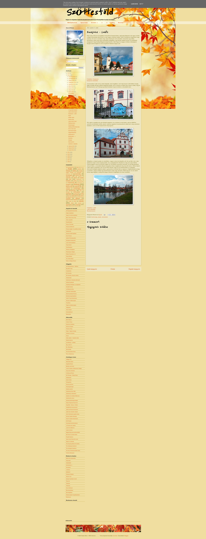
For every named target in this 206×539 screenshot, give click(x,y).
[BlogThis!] (110, 215)
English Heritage (69, 172)
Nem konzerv (71, 142)
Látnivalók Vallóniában (71, 291)
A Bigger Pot (68, 359)
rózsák (73, 195)
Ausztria (79, 169)
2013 (68, 73)
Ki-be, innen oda (72, 128)
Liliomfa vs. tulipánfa (72, 143)
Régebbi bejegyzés (134, 269)
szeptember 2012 (72, 82)
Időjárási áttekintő (72, 95)
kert (70, 179)
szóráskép (68, 198)
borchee (115, 535)
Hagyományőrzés (72, 132)
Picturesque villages (70, 251)
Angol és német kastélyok (71, 215)
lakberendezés (74, 181)
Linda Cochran (69, 430)
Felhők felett (68, 277)
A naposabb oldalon (72, 110)
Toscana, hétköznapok (71, 300)
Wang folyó (68, 314)
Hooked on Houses (70, 333)
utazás (99, 217)
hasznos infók (78, 175)
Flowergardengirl (69, 386)
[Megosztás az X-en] (111, 215)
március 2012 (72, 146)
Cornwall (80, 170)
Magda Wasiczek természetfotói (73, 432)
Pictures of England (70, 249)
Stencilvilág (68, 349)
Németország (72, 190)
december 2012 (72, 76)
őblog (82, 193)
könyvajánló (68, 181)
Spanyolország (70, 197)
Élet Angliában (69, 492)
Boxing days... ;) (71, 136)
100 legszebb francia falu (71, 210)
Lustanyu (68, 469)
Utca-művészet (69, 488)
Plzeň (69, 115)
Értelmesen (68, 497)
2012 (68, 75)
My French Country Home (71, 434)
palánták (69, 194)
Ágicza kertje (84, 22)
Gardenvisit (68, 231)
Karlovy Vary (71, 119)
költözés (80, 180)
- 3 (106, 22)
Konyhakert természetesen (72, 423)
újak (75, 201)
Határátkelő (68, 462)
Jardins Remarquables (71, 238)
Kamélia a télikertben (73, 100)
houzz (67, 335)
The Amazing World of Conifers (73, 443)
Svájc (76, 197)
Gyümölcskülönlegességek (72, 400)
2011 (68, 152)
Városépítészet (69, 312)
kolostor (75, 180)
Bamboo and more (70, 366)
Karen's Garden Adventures (72, 418)
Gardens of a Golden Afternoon (73, 395)
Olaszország (76, 193)
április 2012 (71, 91)
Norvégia (68, 192)
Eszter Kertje (69, 379)
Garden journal (69, 389)
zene (77, 205)
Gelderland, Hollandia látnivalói (73, 280)
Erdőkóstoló (68, 377)
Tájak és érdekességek (71, 305)
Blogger (126, 535)
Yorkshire (73, 205)
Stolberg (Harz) (71, 123)
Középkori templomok (70, 240)
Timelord (68, 483)
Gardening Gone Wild (70, 391)
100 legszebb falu (70, 167)
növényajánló (76, 192)
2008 (68, 158)
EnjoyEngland (69, 222)
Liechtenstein (79, 182)
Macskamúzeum (91, 211)
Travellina (68, 302)
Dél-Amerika (68, 273)
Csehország (94, 217)
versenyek (78, 204)
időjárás (75, 177)
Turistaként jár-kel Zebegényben (72, 104)
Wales (67, 205)
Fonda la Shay (69, 328)
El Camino (80, 171)
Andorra (82, 167)
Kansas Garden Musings (71, 416)
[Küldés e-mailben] (108, 215)
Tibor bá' (68, 481)
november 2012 (72, 78)
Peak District (75, 194)
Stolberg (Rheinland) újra (74, 126)
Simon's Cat (68, 476)
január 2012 (71, 150)
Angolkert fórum (69, 364)
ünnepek (79, 203)
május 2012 (71, 89)
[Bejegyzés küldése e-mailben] (104, 214)
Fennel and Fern (69, 384)
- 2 (101, 22)
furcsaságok (69, 175)
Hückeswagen (71, 125)
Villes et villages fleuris (71, 261)
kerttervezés (78, 179)
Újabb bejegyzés (92, 269)
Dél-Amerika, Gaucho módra (72, 275)
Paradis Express (69, 437)
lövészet (77, 184)
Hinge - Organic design (71, 331)
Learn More (134, 4)
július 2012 (71, 86)
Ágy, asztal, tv (69, 344)
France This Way (69, 224)
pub (81, 194)
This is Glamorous (70, 354)
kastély (82, 177)
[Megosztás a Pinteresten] (114, 215)
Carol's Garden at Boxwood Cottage (74, 368)
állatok (77, 167)
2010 (68, 154)
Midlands (77, 186)
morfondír (68, 189)
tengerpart (75, 199)
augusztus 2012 (72, 84)
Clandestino (68, 271)
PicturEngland (69, 247)
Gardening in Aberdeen (71, 393)
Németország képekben (71, 296)
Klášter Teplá (71, 117)
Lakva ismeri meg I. (72, 121)
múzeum (74, 189)
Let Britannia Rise (70, 289)
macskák (79, 185)
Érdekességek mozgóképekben (73, 494)
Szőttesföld (89, 12)
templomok (68, 199)
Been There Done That (71, 217)
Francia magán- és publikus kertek (73, 229)
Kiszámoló (68, 467)
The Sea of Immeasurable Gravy (73, 450)
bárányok (68, 170)
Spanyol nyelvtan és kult (71, 478)
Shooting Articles (80, 195)
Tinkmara (68, 485)
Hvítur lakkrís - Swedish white (72, 338)
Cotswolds (68, 171)
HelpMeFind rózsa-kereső (71, 407)
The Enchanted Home (71, 351)
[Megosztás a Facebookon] (113, 215)
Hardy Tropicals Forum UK (72, 402)
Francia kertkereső (70, 226)
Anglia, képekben (70, 213)
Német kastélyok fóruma (71, 293)
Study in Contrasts (70, 441)
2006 (68, 161)
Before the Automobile (71, 458)
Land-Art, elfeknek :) (70, 427)
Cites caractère (69, 219)
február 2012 (71, 148)
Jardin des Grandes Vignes (72, 411)
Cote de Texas (69, 322)
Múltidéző (68, 472)
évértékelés (79, 172)
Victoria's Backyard (70, 453)
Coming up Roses (70, 373)
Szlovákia (80, 197)
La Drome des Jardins (71, 425)
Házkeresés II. (71, 134)
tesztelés (82, 199)
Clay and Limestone (70, 370)
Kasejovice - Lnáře (72, 113)
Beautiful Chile (69, 268)
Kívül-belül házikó (72, 130)
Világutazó (68, 307)
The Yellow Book (69, 258)
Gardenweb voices (70, 398)
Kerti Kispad (68, 421)
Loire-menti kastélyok (70, 242)
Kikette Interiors (69, 340)
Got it (141, 4)
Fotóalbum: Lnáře (91, 207)
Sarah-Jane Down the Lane (72, 439)
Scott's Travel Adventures (71, 298)
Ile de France (69, 235)
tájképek (78, 198)
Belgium (74, 170)
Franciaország (76, 173)
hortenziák (68, 177)
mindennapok (76, 188)
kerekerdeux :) (69, 465)
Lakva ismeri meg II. (72, 111)
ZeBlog (113, 22)
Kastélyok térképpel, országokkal (73, 284)
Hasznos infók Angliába (71, 233)
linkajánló (68, 184)
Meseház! (120, 22)
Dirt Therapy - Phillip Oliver (72, 375)
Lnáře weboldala (91, 209)
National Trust (80, 189)
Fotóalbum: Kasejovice (92, 79)
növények (68, 193)
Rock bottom (71, 93)
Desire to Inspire (69, 326)
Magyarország (69, 186)
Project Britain (69, 256)
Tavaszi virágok (71, 102)
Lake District (81, 181)
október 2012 (72, 80)
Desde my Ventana (70, 324)
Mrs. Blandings (69, 347)
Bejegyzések (71, 61)
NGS (81, 190)
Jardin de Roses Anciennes (72, 409)
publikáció (68, 195)
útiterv (72, 203)
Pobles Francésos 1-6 (71, 254)
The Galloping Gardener (71, 446)
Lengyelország (71, 182)
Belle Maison (69, 319)
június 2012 (71, 88)
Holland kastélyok (70, 282)
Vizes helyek (69, 309)
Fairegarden (68, 382)
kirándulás (68, 180)
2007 (68, 159)
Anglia (70, 169)
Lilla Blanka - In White (70, 342)
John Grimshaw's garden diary (72, 414)
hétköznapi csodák (70, 176)
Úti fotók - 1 (94, 22)
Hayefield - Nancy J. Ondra (72, 405)
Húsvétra (70, 138)
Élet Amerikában (69, 490)
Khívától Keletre (69, 286)
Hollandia (80, 176)
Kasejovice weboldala (92, 80)
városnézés (105, 217)
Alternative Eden (69, 361)
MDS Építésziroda (72, 22)
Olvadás (70, 140)
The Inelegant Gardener (71, 448)
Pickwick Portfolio (70, 474)
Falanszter (68, 460)
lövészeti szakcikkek (70, 185)
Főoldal (113, 269)
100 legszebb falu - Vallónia (72, 266)
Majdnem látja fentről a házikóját (73, 98)
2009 (68, 156)
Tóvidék (70, 201)
